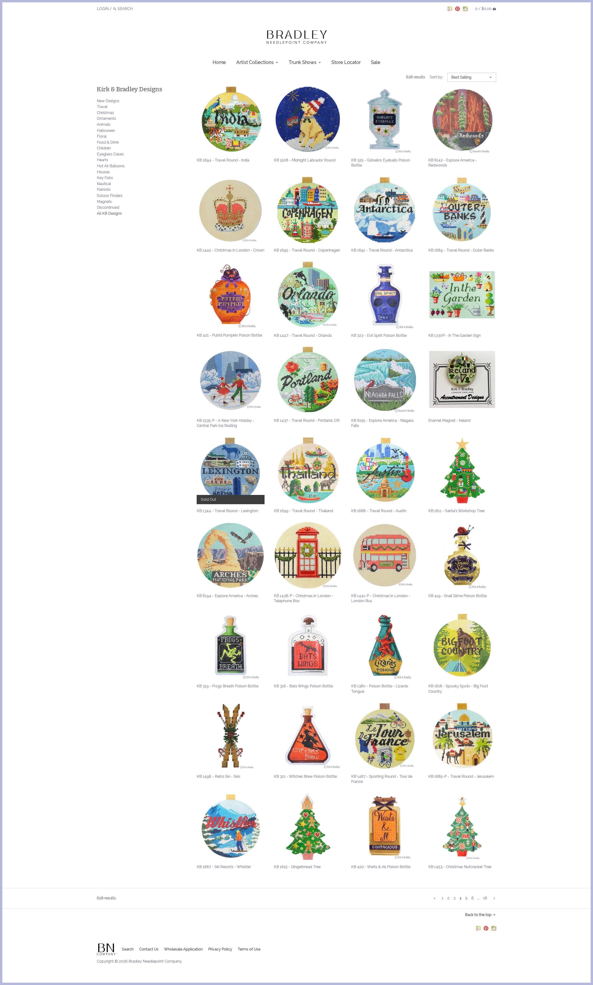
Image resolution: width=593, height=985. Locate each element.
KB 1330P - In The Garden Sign (454, 335)
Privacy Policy (220, 949)
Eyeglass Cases (110, 154)
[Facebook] (450, 8)
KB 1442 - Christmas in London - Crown (230, 250)
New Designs (108, 101)
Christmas (105, 112)
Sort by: (436, 77)
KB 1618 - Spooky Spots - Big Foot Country (458, 688)
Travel (102, 106)
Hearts (102, 160)
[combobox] (130, 8)
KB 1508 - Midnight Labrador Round (304, 160)
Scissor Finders (110, 195)
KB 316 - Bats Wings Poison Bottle (303, 686)
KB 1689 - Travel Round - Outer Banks (461, 250)
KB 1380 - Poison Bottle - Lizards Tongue (379, 688)
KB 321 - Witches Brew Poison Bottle (305, 776)
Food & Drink (108, 142)
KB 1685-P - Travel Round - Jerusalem (461, 776)
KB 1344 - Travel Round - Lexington (227, 511)
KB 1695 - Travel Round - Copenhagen (307, 250)
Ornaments (106, 118)
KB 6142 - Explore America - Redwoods (452, 162)
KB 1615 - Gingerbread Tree (297, 867)
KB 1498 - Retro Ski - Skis (218, 776)
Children (104, 148)
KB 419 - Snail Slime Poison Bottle (457, 596)
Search (128, 949)
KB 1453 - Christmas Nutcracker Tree (459, 867)
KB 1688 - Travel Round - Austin (378, 511)
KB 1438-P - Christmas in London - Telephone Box (303, 598)
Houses (103, 172)
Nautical (104, 184)
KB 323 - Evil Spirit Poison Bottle (379, 335)
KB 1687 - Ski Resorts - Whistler (224, 867)
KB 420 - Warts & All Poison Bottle (380, 867)
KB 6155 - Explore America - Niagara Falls (382, 423)
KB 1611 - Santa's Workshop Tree (456, 511)
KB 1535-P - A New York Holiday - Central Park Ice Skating (225, 423)
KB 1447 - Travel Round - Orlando (303, 335)
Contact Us (148, 949)
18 (485, 898)
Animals (103, 124)
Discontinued (108, 207)
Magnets (104, 201)
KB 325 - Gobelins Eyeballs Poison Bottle (380, 162)
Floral (102, 136)
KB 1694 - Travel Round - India (223, 160)
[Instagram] (465, 8)
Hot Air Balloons (111, 166)
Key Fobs (105, 178)
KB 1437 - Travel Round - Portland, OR (307, 420)
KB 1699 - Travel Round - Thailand (303, 511)
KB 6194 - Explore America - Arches (227, 596)
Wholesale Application (183, 949)
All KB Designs (109, 213)
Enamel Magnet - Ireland (449, 420)
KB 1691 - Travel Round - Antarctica (382, 250)
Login (103, 8)
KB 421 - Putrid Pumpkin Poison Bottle (229, 335)
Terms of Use (249, 949)
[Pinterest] (457, 8)
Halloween (106, 130)
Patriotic (104, 189)
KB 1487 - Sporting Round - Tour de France (381, 779)
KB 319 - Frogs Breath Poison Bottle (227, 686)
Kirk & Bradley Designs (129, 89)
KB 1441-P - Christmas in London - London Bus (380, 598)
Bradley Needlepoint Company (155, 961)
